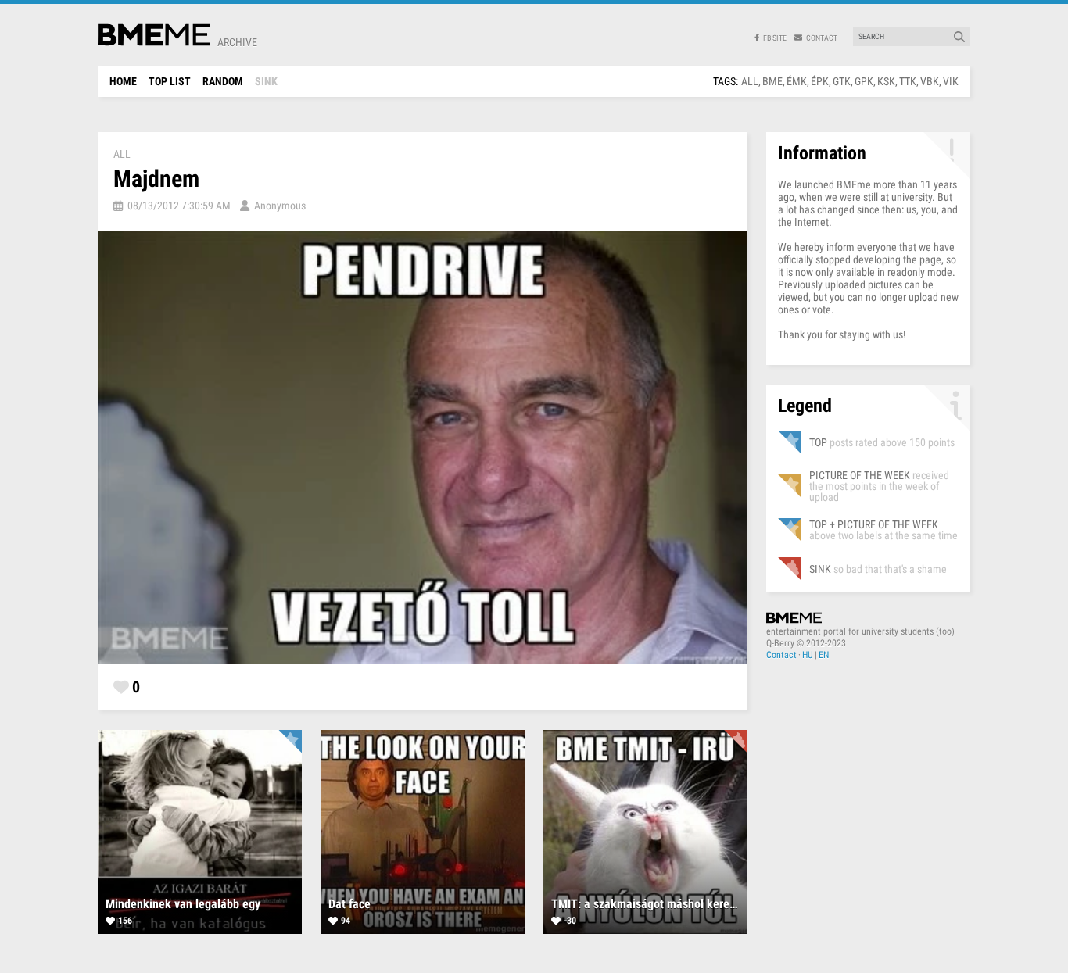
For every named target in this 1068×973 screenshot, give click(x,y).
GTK (842, 81)
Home (123, 81)
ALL (749, 81)
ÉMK (797, 81)
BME (772, 81)
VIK (951, 81)
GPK (864, 81)
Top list (170, 81)
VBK (929, 81)
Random (222, 81)
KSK (886, 81)
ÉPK (820, 81)
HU (807, 654)
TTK (907, 81)
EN (824, 654)
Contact (781, 654)
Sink (266, 81)
